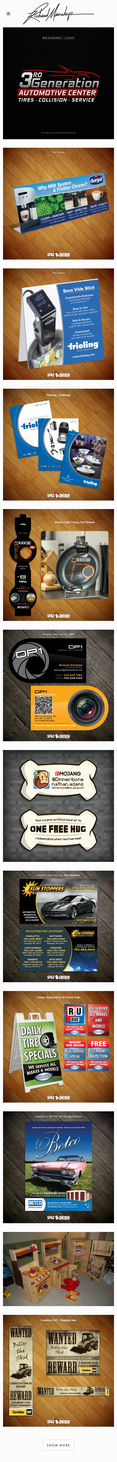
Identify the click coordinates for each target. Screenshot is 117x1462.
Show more (58, 1445)
